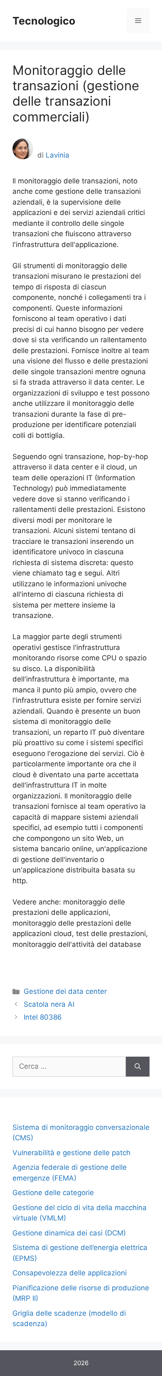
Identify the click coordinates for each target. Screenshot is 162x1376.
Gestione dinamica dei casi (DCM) (69, 1233)
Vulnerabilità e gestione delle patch (71, 1153)
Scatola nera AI (49, 1004)
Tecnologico (43, 21)
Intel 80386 (43, 1017)
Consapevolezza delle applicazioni (69, 1273)
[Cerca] (138, 1067)
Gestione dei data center (65, 991)
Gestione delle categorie (53, 1192)
